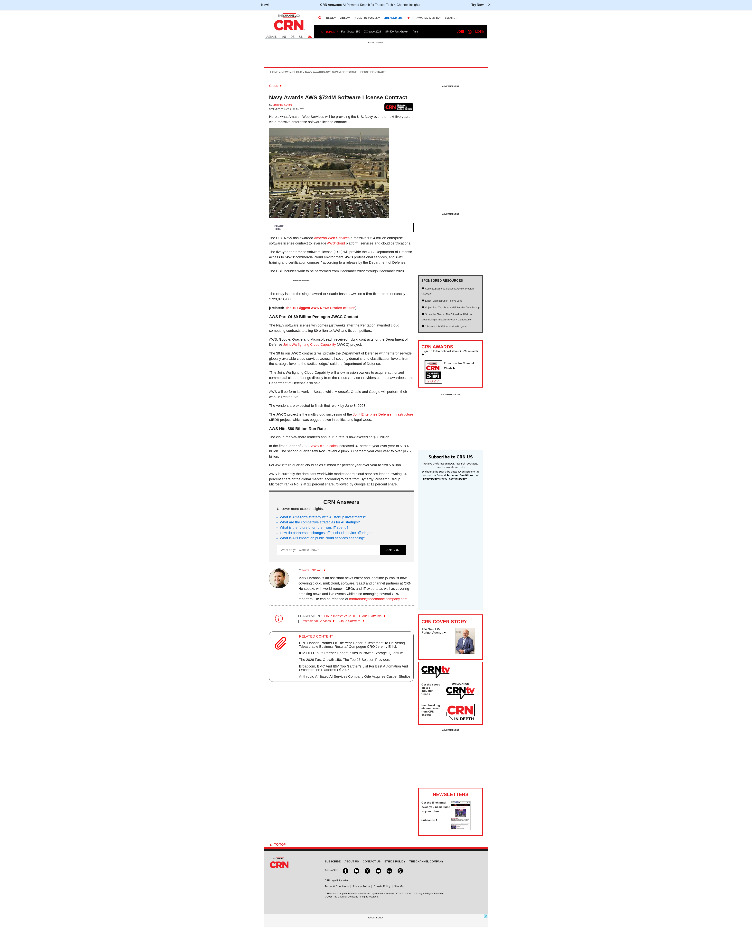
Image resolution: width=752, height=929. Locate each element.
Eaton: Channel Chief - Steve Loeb (443, 300)
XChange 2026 (372, 31)
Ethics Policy (394, 861)
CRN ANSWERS (393, 18)
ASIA (269, 37)
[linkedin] (356, 870)
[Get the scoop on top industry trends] (460, 691)
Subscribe (428, 820)
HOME (274, 72)
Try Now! (477, 4)
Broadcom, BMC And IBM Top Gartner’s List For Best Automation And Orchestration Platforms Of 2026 (353, 668)
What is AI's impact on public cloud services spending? (322, 538)
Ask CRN (393, 550)
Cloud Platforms (370, 616)
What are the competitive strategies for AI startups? (320, 522)
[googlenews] (389, 870)
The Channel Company (426, 861)
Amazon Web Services (332, 238)
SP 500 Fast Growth (396, 31)
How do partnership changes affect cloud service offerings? (326, 533)
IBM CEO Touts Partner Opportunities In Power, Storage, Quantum (351, 653)
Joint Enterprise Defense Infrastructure (383, 414)
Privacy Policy (361, 886)
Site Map (399, 886)
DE (293, 37)
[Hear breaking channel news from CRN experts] (460, 712)
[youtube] (378, 870)
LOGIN (479, 31)
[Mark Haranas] (279, 587)
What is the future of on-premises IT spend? (314, 527)
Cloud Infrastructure (338, 616)
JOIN (460, 31)
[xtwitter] (367, 870)
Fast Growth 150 (350, 31)
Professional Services (316, 621)
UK (301, 37)
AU (284, 37)
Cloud (273, 86)
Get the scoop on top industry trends (430, 689)
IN (275, 37)
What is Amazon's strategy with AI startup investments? (323, 517)
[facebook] (345, 870)
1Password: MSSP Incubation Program (445, 326)
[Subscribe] (461, 829)
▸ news (283, 72)
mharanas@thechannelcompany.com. (378, 599)
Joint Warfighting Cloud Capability (309, 344)
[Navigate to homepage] (289, 31)
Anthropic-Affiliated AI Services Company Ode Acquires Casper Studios (354, 676)
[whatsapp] (400, 870)
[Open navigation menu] (318, 17)
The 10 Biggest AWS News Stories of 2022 (320, 308)
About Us (351, 861)
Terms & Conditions (337, 886)
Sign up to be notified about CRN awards (449, 351)
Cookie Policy (382, 886)
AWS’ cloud (336, 243)
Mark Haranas (282, 105)
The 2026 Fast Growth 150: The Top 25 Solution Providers (344, 660)
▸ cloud (295, 72)
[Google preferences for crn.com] (399, 107)
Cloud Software (350, 621)
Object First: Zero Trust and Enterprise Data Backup (452, 307)
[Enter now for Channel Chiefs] (435, 382)
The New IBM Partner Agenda (432, 631)
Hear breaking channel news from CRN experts (430, 710)
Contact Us (372, 861)
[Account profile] (469, 32)
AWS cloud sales (324, 446)
